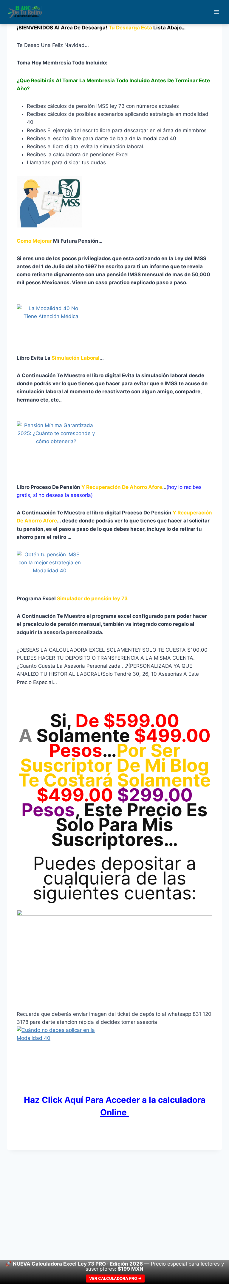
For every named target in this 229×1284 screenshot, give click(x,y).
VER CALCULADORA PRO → (115, 1278)
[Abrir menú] (216, 11)
